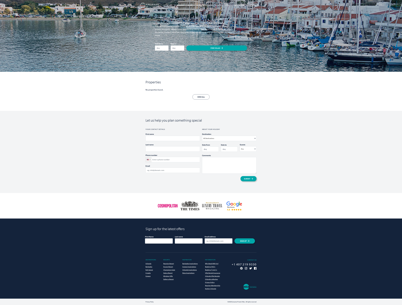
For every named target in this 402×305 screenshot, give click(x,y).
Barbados (149, 267)
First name (150, 134)
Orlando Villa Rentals (212, 276)
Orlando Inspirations (189, 270)
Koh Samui (149, 270)
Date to (173, 44)
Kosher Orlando (210, 289)
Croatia (148, 273)
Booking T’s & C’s (211, 270)
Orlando (148, 263)
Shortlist (255, 5)
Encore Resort (168, 267)
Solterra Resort (168, 279)
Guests (242, 145)
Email (148, 166)
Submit (247, 179)
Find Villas (215, 48)
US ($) (227, 5)
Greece (148, 276)
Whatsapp (209, 5)
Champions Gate (169, 270)
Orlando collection (211, 279)
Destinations (167, 5)
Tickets (199, 5)
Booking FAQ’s (210, 267)
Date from (159, 44)
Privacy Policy (210, 282)
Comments (206, 155)
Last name (150, 145)
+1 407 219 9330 (238, 5)
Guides (190, 5)
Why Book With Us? (211, 263)
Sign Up (243, 241)
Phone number (151, 155)
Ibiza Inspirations (188, 273)
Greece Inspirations (189, 267)
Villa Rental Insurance (212, 273)
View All (201, 97)
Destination (206, 134)
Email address (210, 237)
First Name (149, 237)
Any (158, 48)
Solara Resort (168, 273)
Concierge (180, 5)
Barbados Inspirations (190, 263)
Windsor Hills (168, 276)
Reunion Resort (168, 263)
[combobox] (234, 138)
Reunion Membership (212, 285)
